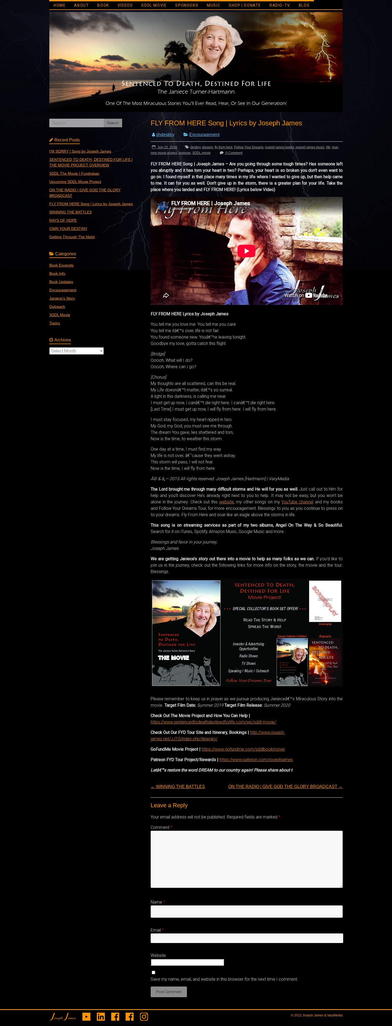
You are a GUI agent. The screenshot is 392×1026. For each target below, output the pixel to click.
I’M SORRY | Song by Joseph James (80, 151)
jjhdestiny (165, 134)
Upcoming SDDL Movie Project (75, 182)
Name (158, 902)
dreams (207, 147)
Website (158, 955)
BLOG (304, 5)
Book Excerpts (61, 265)
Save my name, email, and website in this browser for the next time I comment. (224, 979)
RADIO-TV (280, 5)
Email (157, 930)
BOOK (103, 5)
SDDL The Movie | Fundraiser (74, 173)
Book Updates (61, 282)
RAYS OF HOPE (63, 220)
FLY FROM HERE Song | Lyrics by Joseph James (91, 204)
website (226, 501)
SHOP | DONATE (245, 5)
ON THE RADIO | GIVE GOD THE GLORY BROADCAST (285, 786)
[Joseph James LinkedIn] (101, 1015)
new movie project (164, 153)
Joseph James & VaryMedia (322, 1015)
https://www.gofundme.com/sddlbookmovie (243, 749)
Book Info (57, 273)
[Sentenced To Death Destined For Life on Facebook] (115, 1015)
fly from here (224, 147)
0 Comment (233, 153)
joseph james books (279, 147)
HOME (60, 5)
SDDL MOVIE (154, 5)
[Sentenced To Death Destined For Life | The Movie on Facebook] (130, 1015)
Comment (161, 827)
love (335, 147)
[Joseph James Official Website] (62, 1015)
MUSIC (213, 5)
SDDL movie (201, 153)
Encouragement (204, 134)
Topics (54, 323)
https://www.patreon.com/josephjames (256, 759)
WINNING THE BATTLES (178, 786)
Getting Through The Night (72, 237)
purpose (185, 153)
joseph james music (310, 147)
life (328, 147)
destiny (195, 147)
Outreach (57, 306)
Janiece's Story (62, 298)
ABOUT (81, 5)
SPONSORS (186, 5)
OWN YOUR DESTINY (68, 228)
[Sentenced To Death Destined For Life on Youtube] (86, 1015)
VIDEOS (125, 5)
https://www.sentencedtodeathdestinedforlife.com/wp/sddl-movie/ (213, 722)
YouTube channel (297, 501)
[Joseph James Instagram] (144, 1015)
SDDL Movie (59, 315)
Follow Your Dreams (248, 147)
